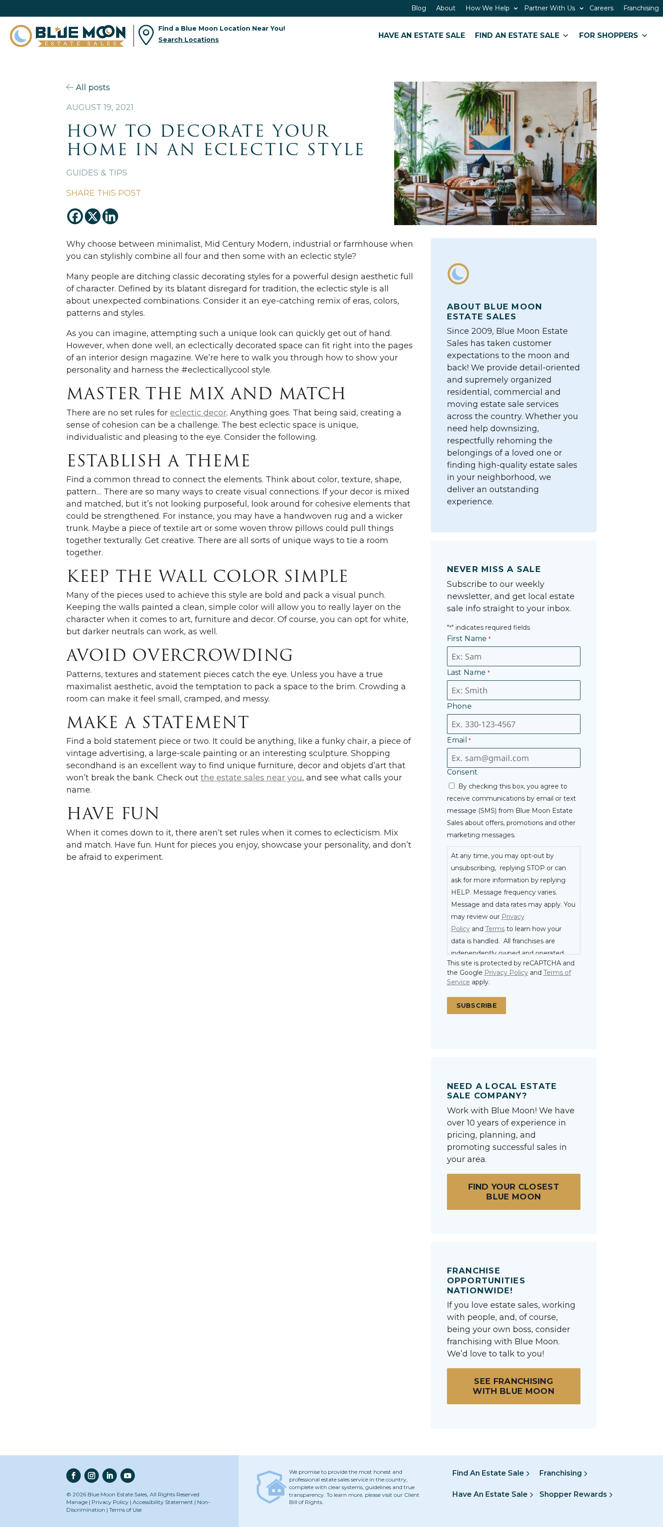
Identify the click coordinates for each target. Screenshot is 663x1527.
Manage (76, 1502)
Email (459, 740)
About (446, 8)
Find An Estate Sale (489, 1473)
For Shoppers (608, 35)
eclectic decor (198, 413)
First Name (469, 638)
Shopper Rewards (574, 1494)
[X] (93, 216)
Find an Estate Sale (517, 35)
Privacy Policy (506, 973)
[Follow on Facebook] (73, 1475)
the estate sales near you (251, 778)
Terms (495, 929)
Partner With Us (549, 8)
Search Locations (188, 40)
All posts (92, 87)
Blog (418, 8)
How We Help (487, 8)
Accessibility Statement (163, 1502)
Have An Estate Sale (490, 1494)
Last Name (468, 672)
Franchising (641, 8)
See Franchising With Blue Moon (513, 1386)
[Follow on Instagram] (91, 1475)
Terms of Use (125, 1509)
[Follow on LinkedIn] (109, 1475)
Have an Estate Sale (421, 35)
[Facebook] (75, 216)
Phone (459, 706)
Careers (601, 8)
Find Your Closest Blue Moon (513, 1192)
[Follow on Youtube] (127, 1475)
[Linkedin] (110, 216)
